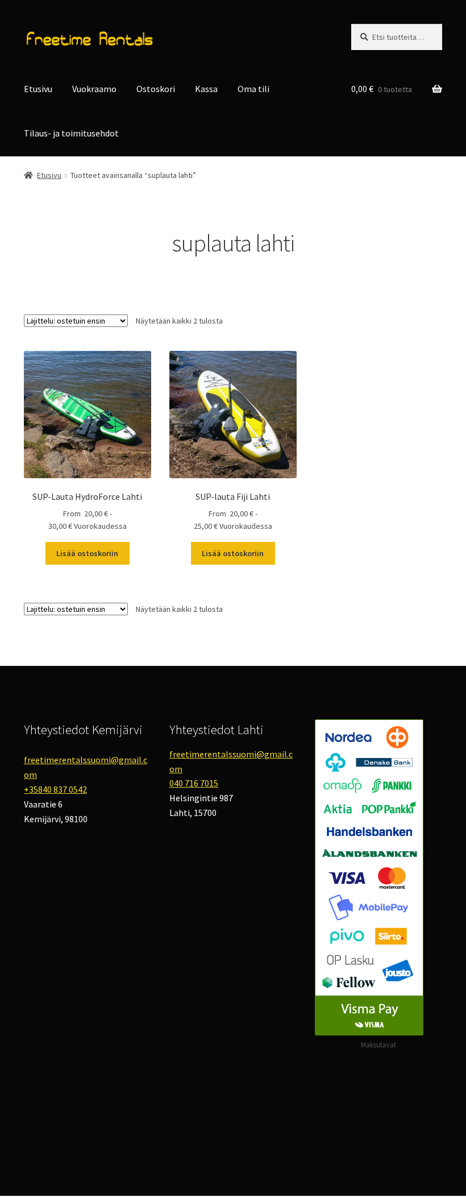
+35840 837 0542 (55, 789)
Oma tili (253, 88)
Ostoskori (155, 88)
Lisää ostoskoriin (87, 553)
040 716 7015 (193, 783)
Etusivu (38, 88)
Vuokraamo (94, 88)
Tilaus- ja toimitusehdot (71, 133)
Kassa (206, 88)
